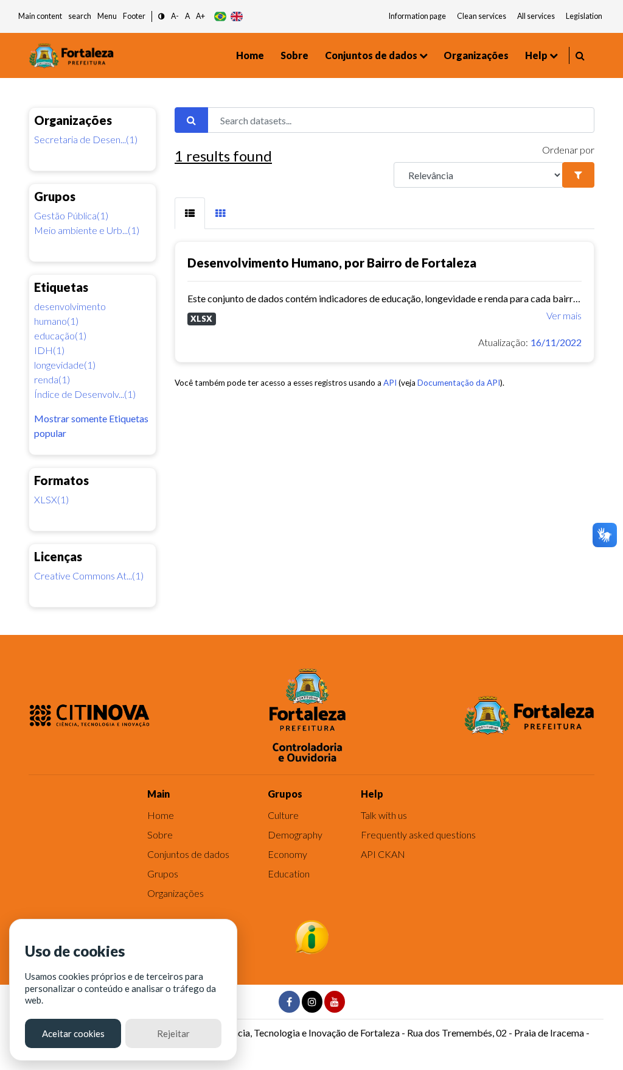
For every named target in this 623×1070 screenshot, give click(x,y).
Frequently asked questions (418, 834)
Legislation (584, 16)
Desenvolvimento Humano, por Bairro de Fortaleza (331, 262)
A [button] (187, 16)
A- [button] (175, 16)
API (390, 383)
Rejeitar (173, 1033)
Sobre (294, 55)
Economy (287, 854)
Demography (295, 834)
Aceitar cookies (73, 1033)
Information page (417, 16)
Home (250, 55)
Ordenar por (568, 149)
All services (536, 16)
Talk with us (384, 815)
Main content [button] (40, 16)
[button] (161, 17)
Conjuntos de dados (371, 55)
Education (289, 873)
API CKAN (383, 854)
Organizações (476, 55)
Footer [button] (134, 16)
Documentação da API (458, 383)
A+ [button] (200, 16)
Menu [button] (107, 16)
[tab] (190, 213)
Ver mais (564, 315)
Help (536, 55)
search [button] (79, 16)
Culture (283, 815)
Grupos (162, 873)
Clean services (481, 16)
